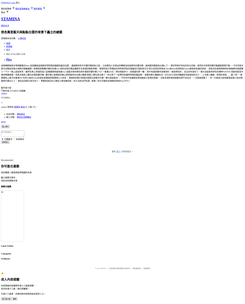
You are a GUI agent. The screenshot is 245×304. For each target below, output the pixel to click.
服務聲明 (146, 268)
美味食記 (21, 114)
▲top (3, 122)
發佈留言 (5, 142)
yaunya (4, 93)
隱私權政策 (137, 268)
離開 (14, 299)
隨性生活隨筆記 (24, 117)
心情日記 (22, 38)
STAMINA (10, 18)
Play (9, 59)
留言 (23, 107)
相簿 (8, 43)
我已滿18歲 (6, 299)
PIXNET (103, 268)
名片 (8, 50)
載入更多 (5, 127)
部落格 (9, 46)
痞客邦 (17, 107)
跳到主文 (5, 26)
